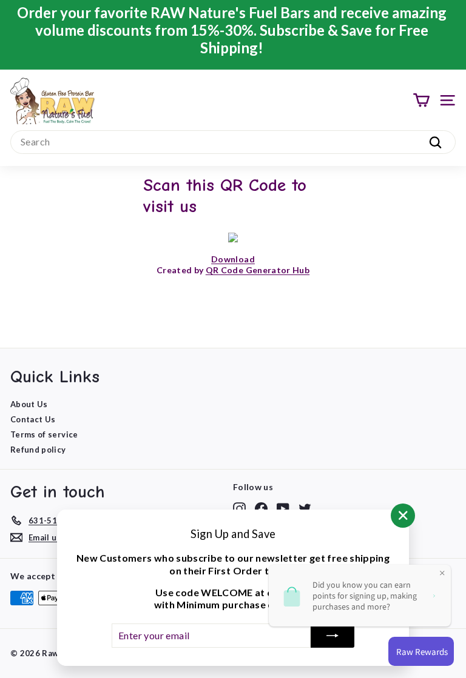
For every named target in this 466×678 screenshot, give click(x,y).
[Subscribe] (332, 635)
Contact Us (33, 419)
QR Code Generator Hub (257, 270)
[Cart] (421, 100)
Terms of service (44, 434)
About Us (29, 404)
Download (233, 259)
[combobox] (233, 142)
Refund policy (38, 449)
